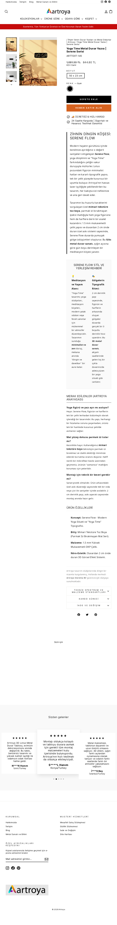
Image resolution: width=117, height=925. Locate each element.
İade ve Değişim (89, 605)
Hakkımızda (11, 2)
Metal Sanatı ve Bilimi (46, 2)
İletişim (23, 2)
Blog (31, 2)
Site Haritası (66, 834)
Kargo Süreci (89, 599)
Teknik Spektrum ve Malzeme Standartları (89, 591)
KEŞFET (90, 18)
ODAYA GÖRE (73, 18)
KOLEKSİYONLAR (30, 18)
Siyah (70, 89)
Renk (74, 83)
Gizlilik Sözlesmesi (69, 826)
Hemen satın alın (88, 108)
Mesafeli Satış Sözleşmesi (72, 822)
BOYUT (70, 71)
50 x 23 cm (75, 75)
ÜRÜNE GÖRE (52, 18)
